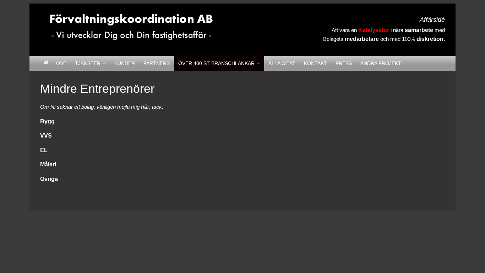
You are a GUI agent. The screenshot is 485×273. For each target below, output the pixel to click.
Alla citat (281, 63)
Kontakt (315, 63)
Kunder (124, 63)
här (145, 107)
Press (344, 63)
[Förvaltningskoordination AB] (131, 15)
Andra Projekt (380, 63)
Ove (61, 63)
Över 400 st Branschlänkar (216, 63)
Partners (156, 63)
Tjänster (87, 63)
